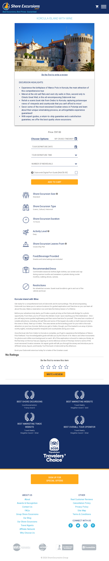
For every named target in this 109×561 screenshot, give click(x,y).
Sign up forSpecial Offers (54, 479)
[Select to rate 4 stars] (60, 367)
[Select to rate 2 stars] (48, 367)
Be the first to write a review (54, 74)
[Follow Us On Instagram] (85, 525)
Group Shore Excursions (27, 514)
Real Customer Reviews (82, 499)
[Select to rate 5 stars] (66, 367)
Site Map (82, 510)
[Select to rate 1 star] (42, 367)
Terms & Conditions (82, 514)
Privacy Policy (81, 507)
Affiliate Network (27, 529)
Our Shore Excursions (27, 521)
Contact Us (27, 507)
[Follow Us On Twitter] (78, 525)
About (27, 499)
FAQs (27, 510)
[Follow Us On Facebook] (70, 525)
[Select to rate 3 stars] (54, 367)
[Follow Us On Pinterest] (93, 525)
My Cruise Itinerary (64, 139)
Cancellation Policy (82, 503)
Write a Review (55, 374)
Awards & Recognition (27, 503)
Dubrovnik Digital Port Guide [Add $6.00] (51, 172)
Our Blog (27, 518)
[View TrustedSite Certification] (89, 547)
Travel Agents (27, 525)
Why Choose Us (27, 533)
